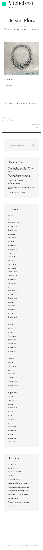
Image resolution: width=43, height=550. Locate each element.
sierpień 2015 (12, 438)
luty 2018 (11, 332)
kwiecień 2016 (12, 408)
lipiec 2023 (11, 257)
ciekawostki (12, 464)
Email (6, 103)
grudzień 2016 (13, 377)
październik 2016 (14, 385)
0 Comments (33, 29)
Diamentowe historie (15, 468)
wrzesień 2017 (12, 351)
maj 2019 (11, 302)
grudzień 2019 (13, 287)
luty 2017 (11, 370)
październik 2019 (14, 291)
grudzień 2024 (12, 219)
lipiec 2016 (11, 396)
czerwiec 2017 (12, 359)
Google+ (21, 104)
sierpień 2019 (12, 298)
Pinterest (33, 103)
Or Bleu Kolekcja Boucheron (17, 192)
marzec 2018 (12, 328)
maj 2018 (11, 325)
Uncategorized (13, 506)
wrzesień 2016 (13, 389)
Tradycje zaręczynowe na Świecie (19, 502)
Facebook (14, 103)
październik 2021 (13, 279)
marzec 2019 (12, 306)
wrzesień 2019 (13, 294)
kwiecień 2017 (12, 366)
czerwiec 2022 (12, 275)
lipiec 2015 (11, 442)
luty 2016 (11, 415)
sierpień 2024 (12, 230)
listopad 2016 (12, 381)
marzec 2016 (12, 411)
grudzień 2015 (12, 423)
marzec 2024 (12, 238)
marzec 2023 (12, 268)
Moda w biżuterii (13, 479)
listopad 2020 (12, 283)
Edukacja (11, 476)
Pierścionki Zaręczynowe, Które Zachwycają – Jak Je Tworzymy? (19, 176)
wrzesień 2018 (13, 313)
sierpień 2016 (12, 393)
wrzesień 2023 (12, 249)
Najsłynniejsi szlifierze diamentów (19, 487)
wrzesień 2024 (12, 226)
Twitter (23, 103)
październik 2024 (13, 223)
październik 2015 (13, 430)
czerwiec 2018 (13, 321)
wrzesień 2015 (12, 434)
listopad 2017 (12, 343)
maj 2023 (10, 260)
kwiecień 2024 (12, 234)
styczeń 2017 (12, 374)
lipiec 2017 (11, 355)
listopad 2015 (12, 427)
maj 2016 (11, 404)
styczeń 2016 (12, 419)
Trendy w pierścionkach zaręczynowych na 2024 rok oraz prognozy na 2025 (19, 181)
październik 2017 (13, 347)
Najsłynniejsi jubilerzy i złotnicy (18, 483)
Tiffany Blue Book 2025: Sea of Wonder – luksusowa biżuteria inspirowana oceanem (21, 169)
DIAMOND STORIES (15, 472)
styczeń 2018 (12, 336)
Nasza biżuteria (13, 498)
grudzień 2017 (12, 340)
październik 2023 (13, 245)
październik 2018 (14, 309)
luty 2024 (11, 241)
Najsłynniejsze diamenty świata (18, 491)
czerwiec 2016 (13, 400)
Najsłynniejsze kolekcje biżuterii (18, 494)
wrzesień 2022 (12, 272)
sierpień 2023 (12, 253)
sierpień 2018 (12, 317)
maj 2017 (10, 362)
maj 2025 (10, 215)
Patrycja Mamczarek (17, 29)
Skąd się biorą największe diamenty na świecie (21, 188)
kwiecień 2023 (12, 264)
